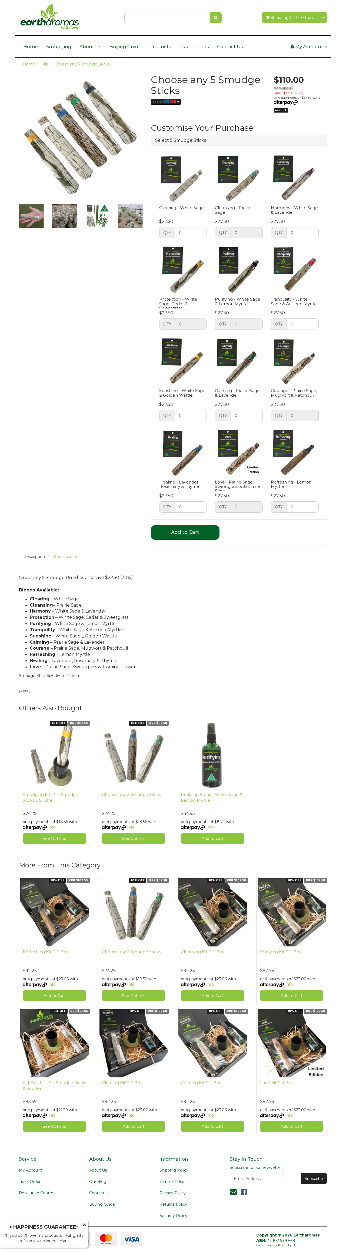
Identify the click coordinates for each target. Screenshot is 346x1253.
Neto (295, 1245)
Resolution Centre (36, 1192)
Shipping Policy (173, 1170)
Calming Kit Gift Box (201, 1082)
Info (302, 102)
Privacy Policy (172, 1192)
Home (30, 46)
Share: (157, 102)
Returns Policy (173, 1204)
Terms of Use (171, 1181)
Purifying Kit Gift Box (280, 951)
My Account (30, 1170)
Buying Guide (125, 46)
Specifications (67, 556)
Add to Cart (185, 532)
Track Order (30, 1181)
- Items (293, 17)
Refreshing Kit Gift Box (45, 951)
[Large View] (31, 216)
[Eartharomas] (50, 14)
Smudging (58, 46)
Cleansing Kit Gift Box (202, 951)
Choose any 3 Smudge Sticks (131, 794)
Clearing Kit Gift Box (122, 1082)
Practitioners (194, 46)
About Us (90, 46)
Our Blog (97, 1181)
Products (160, 46)
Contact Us (230, 46)
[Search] (216, 17)
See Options (54, 838)
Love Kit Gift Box (277, 1082)
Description (34, 556)
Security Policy (173, 1215)
